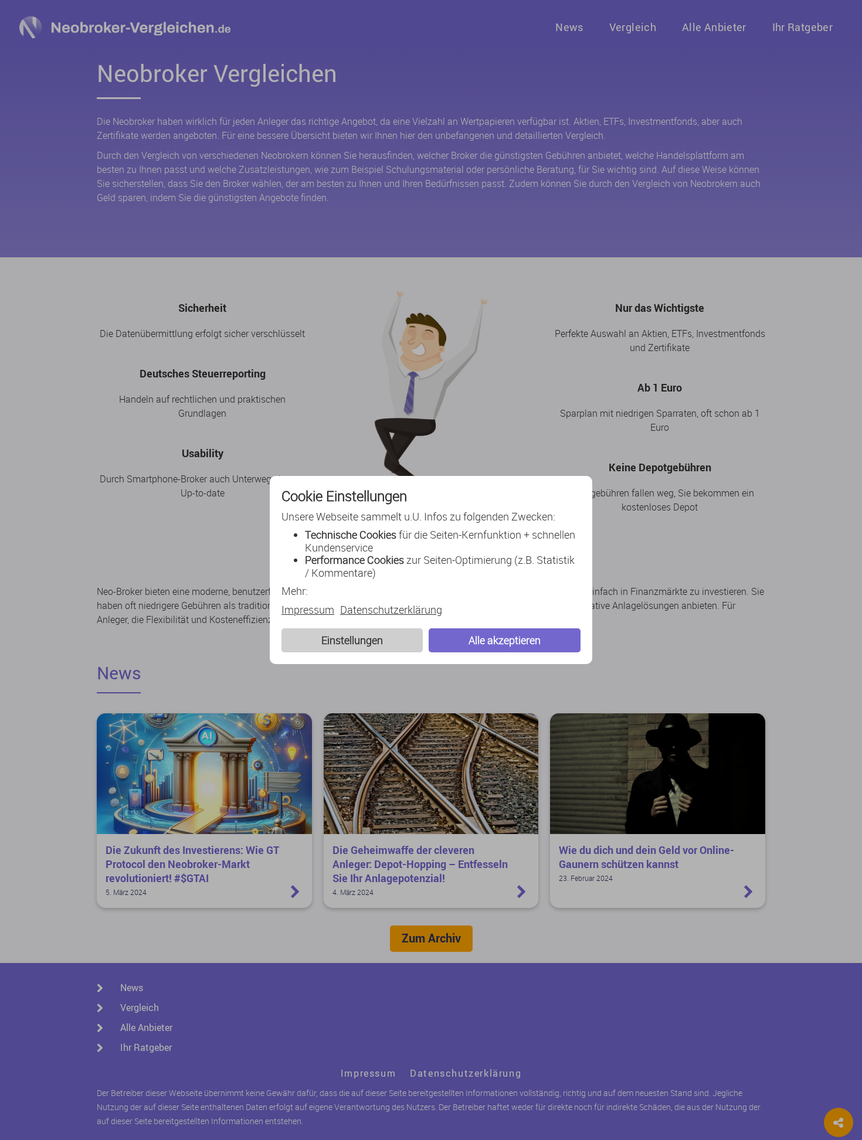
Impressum (307, 610)
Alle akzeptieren (505, 640)
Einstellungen (352, 640)
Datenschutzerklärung (391, 610)
